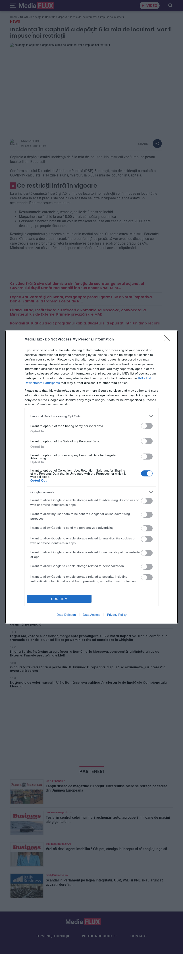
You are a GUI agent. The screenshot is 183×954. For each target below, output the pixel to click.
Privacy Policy (117, 614)
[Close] (168, 339)
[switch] (147, 426)
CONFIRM (59, 599)
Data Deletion (66, 614)
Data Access (91, 614)
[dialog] (91, 477)
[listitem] (91, 416)
